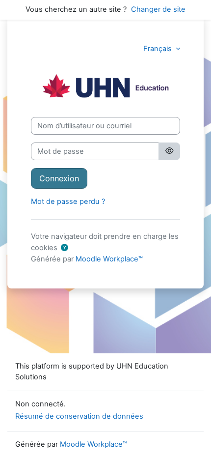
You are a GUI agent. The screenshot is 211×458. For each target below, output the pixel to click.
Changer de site (158, 9)
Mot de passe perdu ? (68, 201)
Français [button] (158, 48)
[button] (64, 248)
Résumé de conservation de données (79, 416)
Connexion (59, 178)
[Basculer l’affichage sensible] (169, 151)
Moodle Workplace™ (109, 259)
